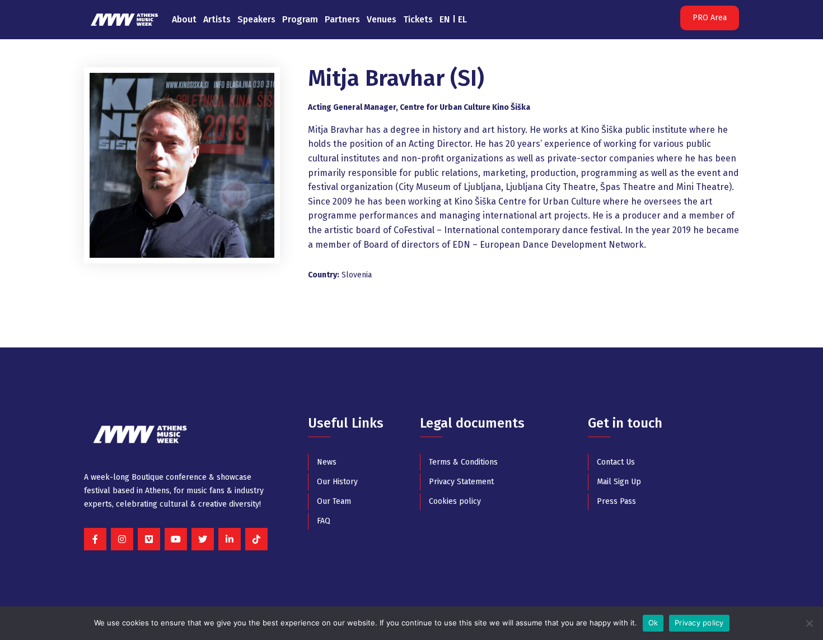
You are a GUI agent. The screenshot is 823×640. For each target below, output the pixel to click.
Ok (653, 622)
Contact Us (616, 462)
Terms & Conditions (463, 462)
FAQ (323, 521)
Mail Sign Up (619, 481)
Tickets (418, 19)
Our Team (334, 501)
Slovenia (357, 275)
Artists (217, 19)
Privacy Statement (461, 481)
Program (300, 19)
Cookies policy (455, 501)
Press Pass (616, 501)
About (184, 19)
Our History (337, 481)
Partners (342, 19)
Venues (381, 19)
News (326, 462)
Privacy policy (699, 622)
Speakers (256, 19)
